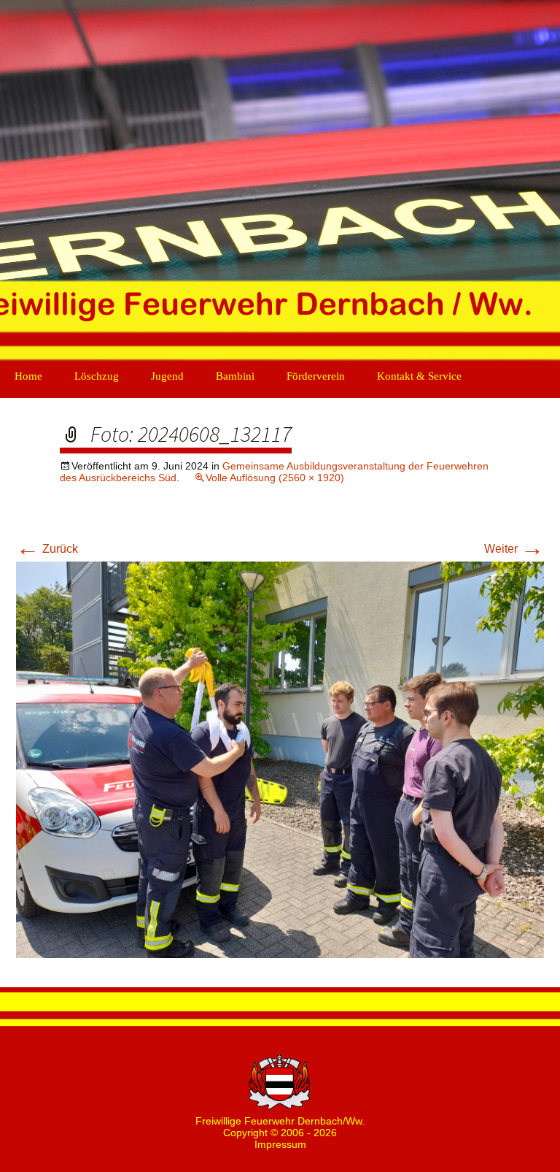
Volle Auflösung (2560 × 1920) (275, 477)
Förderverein (316, 376)
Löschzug (96, 376)
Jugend (167, 376)
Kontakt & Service (419, 376)
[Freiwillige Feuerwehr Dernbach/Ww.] (280, 182)
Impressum (280, 1144)
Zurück (47, 549)
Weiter (514, 549)
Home (28, 376)
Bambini (235, 376)
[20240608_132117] (280, 759)
